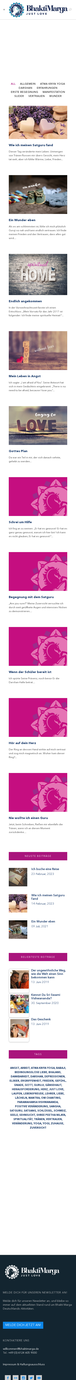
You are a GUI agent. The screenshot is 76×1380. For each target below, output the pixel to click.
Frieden (48, 1081)
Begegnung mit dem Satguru (31, 597)
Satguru (16, 1111)
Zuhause (57, 1123)
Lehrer (50, 1093)
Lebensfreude (33, 1093)
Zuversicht (38, 1128)
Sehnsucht (27, 1115)
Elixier (14, 1081)
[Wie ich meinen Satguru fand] (38, 122)
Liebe (60, 1093)
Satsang (30, 1111)
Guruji (39, 1085)
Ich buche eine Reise (45, 869)
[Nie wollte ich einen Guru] (38, 792)
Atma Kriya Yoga (43, 1068)
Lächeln (21, 1098)
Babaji (60, 1068)
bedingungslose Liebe (31, 1072)
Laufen (17, 1093)
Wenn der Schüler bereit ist (30, 672)
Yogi (46, 1123)
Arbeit (25, 1068)
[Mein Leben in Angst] (38, 350)
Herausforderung (25, 1089)
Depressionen (54, 1076)
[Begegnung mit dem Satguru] (38, 571)
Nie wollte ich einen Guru (28, 818)
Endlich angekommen (25, 301)
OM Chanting (50, 1098)
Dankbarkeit (20, 1076)
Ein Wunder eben (22, 220)
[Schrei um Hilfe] (38, 496)
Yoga (37, 1123)
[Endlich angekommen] (38, 274)
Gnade (18, 1085)
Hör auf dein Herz (22, 743)
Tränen (39, 1119)
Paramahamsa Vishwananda (37, 1102)
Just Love (56, 1089)
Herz (44, 1089)
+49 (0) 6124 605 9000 (22, 1353)
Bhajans (55, 1072)
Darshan (36, 1076)
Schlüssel (44, 1111)
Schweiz (60, 1111)
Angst (14, 1068)
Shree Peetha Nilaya (50, 1115)
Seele (14, 1115)
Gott (29, 1085)
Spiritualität (23, 1119)
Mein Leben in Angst (25, 376)
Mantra (34, 1098)
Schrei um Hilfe (20, 522)
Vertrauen (54, 1119)
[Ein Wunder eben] (38, 194)
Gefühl (60, 1081)
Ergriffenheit (31, 1081)
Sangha (54, 1106)
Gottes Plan (18, 451)
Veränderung (22, 1123)
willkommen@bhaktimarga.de (21, 1349)
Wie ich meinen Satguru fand (31, 145)
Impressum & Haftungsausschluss (24, 1364)
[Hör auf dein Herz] (38, 717)
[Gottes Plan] (38, 425)
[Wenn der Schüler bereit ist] (38, 646)
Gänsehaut (53, 1085)
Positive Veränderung (31, 1106)
